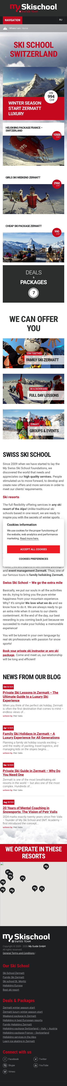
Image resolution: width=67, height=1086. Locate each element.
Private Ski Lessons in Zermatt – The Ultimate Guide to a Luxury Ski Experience (30, 696)
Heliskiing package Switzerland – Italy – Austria (30, 1028)
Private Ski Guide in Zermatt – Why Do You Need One (31, 773)
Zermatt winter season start (19, 1007)
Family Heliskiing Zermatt (17, 1024)
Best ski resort (11, 989)
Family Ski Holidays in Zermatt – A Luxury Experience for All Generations (31, 736)
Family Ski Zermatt (13, 977)
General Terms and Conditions (19, 953)
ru (60, 19)
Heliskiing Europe (13, 985)
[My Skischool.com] (33, 8)
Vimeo (11, 1071)
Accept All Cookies (33, 549)
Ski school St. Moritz (14, 981)
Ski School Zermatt (13, 973)
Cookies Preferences (33, 558)
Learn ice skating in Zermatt (19, 1041)
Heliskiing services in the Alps (19, 1036)
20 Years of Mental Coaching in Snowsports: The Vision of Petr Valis (30, 810)
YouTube (43, 1065)
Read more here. (29, 538)
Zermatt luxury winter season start (23, 1011)
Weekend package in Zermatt (19, 1016)
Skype (11, 1065)
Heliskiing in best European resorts (22, 1020)
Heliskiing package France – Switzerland (26, 1032)
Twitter (43, 1059)
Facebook (13, 1059)
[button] (12, 891)
